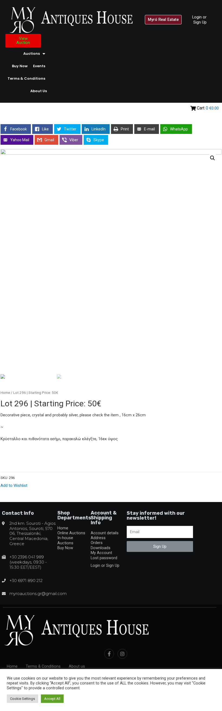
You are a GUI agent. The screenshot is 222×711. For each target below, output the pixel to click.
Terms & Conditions (26, 78)
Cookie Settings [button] (22, 699)
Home (5, 393)
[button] (163, 19)
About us (38, 91)
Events (39, 66)
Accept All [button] (52, 699)
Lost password (104, 557)
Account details (105, 532)
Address (98, 537)
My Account (101, 552)
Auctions (31, 53)
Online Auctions (71, 532)
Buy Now (20, 66)
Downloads (100, 547)
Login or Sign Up (199, 19)
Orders (97, 542)
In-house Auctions (65, 540)
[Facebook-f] (109, 654)
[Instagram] (122, 654)
